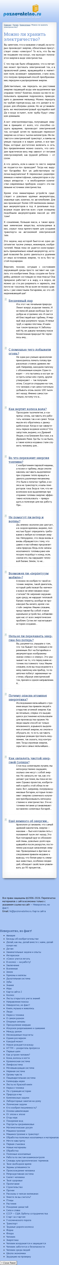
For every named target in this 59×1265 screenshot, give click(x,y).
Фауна (9, 1230)
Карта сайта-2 (14, 991)
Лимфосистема (14, 1064)
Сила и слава (13, 1210)
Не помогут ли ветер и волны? (26, 519)
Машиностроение (15, 1130)
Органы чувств (14, 1074)
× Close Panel (8, 1262)
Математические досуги (19, 1127)
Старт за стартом (15, 1216)
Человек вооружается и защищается (26, 1243)
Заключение (12, 965)
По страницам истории (18, 1091)
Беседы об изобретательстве (22, 938)
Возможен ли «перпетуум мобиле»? (29, 575)
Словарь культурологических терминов (27, 1160)
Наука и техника (15, 1087)
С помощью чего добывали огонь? (30, 351)
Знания (10, 985)
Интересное (12, 955)
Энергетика (12, 1240)
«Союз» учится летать (18, 958)
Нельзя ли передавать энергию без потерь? (31, 638)
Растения (11, 1203)
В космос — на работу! (18, 961)
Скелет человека (15, 1177)
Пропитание (13, 1183)
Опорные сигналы (15, 1021)
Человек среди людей (18, 1249)
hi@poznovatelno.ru (20, 911)
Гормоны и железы (16, 975)
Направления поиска (17, 1001)
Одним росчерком (16, 1038)
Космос (10, 995)
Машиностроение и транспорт (22, 1134)
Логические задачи (16, 1104)
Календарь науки (15, 1081)
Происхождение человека (20, 1170)
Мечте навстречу (15, 1140)
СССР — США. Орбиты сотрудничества (27, 1213)
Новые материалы (16, 1147)
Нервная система (15, 1071)
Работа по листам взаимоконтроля (25, 1157)
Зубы (9, 981)
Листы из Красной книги (19, 1084)
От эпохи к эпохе (15, 1114)
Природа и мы (14, 1094)
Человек (10, 1236)
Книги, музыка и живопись (20, 1008)
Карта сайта (39, 911)
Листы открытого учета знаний (23, 998)
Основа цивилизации (17, 1110)
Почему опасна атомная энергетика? (28, 697)
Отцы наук (11, 1117)
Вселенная (12, 968)
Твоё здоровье (14, 1180)
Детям (9, 948)
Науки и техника (15, 1014)
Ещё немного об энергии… (29, 821)
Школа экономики (16, 1253)
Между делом (14, 1031)
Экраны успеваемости (18, 1167)
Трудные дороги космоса (20, 1226)
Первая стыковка (15, 1144)
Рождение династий (17, 1206)
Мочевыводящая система (20, 1067)
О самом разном (15, 1018)
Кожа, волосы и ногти (18, 1057)
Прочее (10, 1190)
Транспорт (12, 1223)
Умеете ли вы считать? (18, 1196)
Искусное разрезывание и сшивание (25, 1028)
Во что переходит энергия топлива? (29, 460)
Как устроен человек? (18, 1054)
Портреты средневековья (20, 1124)
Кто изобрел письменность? (21, 1107)
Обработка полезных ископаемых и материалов (32, 1137)
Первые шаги (13, 1051)
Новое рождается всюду (19, 1044)
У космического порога (18, 1220)
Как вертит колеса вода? (28, 409)
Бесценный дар (21, 300)
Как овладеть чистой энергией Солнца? (30, 760)
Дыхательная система (18, 978)
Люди (9, 1011)
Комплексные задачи (17, 1097)
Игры (9, 988)
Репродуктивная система (20, 1173)
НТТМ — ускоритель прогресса (23, 1048)
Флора (10, 1233)
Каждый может (14, 1041)
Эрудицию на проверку (18, 1256)
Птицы (9, 1200)
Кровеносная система (18, 1061)
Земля (9, 971)
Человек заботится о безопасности (25, 1246)
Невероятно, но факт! (16, 931)
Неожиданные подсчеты (19, 1034)
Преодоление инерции (18, 1024)
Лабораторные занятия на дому (23, 1100)
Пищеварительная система (20, 1077)
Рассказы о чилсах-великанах (22, 1193)
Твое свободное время (18, 1163)
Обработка (12, 1150)
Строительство (14, 1187)
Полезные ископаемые (18, 1153)
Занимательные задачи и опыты (23, 952)
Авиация (10, 935)
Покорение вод (14, 1120)
